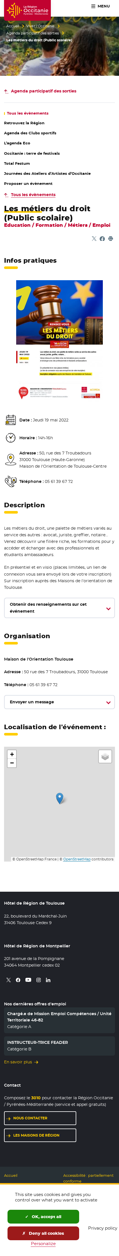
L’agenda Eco (17, 143)
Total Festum (17, 163)
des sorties (43, 91)
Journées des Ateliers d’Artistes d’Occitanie (47, 173)
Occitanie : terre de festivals (32, 153)
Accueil (12, 26)
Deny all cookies (46, 1233)
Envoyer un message (32, 702)
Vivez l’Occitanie (40, 26)
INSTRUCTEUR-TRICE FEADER (37, 1042)
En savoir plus (18, 1062)
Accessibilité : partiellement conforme (88, 1178)
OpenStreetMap (77, 859)
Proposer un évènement (28, 183)
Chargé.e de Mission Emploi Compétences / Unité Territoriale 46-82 (59, 1017)
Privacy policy (102, 1228)
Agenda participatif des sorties (32, 33)
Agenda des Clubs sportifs (30, 133)
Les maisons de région (36, 1135)
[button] (59, 798)
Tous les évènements (33, 194)
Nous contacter (30, 1118)
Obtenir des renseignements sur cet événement (48, 608)
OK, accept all (46, 1216)
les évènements (28, 113)
